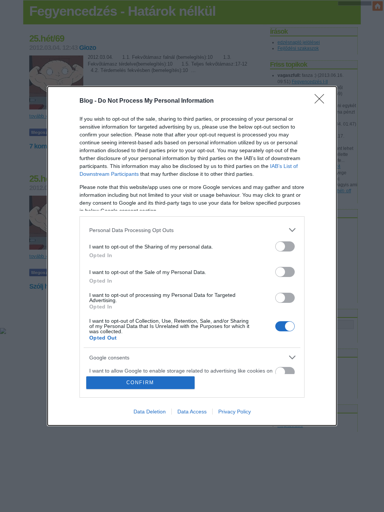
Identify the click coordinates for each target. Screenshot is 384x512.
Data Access (192, 412)
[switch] (285, 246)
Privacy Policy (234, 412)
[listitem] (192, 230)
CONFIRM (140, 382)
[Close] (322, 101)
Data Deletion (150, 412)
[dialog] (192, 256)
